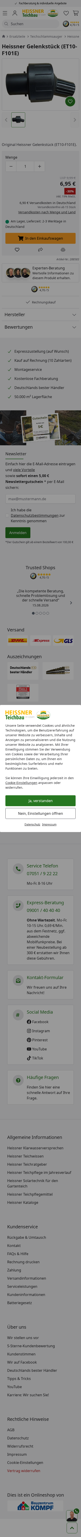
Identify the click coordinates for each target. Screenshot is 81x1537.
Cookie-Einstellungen (21, 783)
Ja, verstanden (41, 800)
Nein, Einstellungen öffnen (40, 813)
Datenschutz (32, 824)
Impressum (49, 824)
